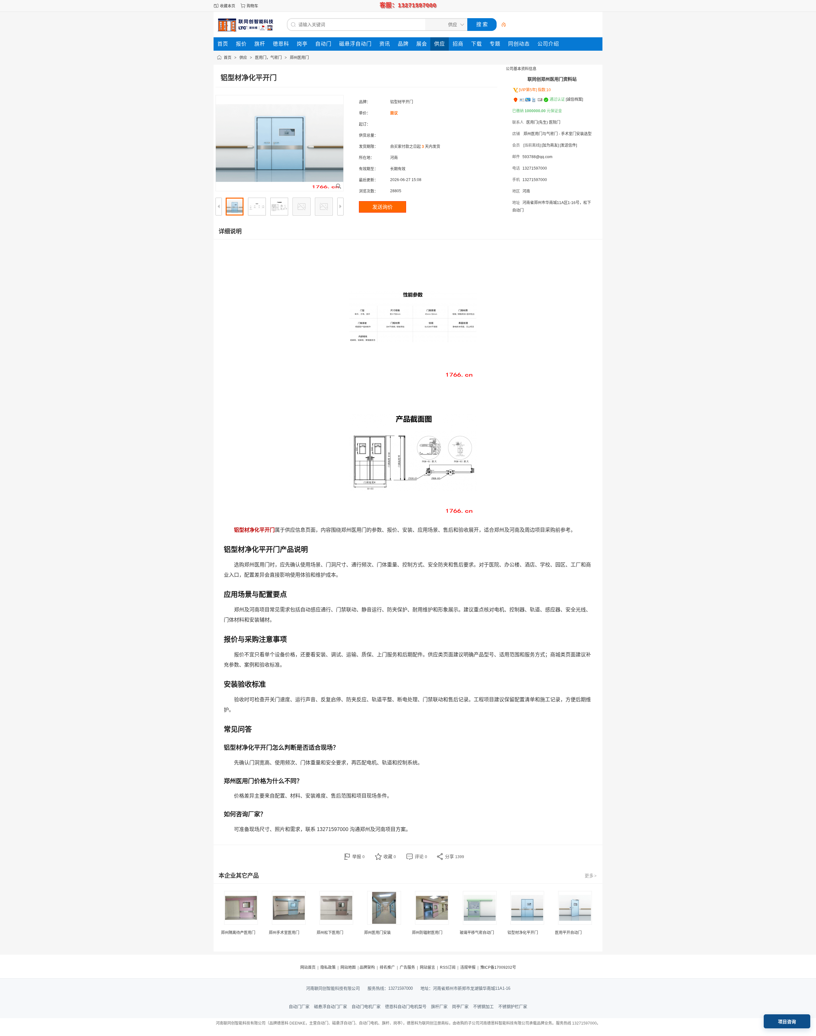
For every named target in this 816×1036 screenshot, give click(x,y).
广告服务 (407, 967)
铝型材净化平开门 (522, 932)
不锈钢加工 (483, 1006)
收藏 (389, 856)
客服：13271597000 (408, 5)
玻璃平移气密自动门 (477, 932)
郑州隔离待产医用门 (238, 932)
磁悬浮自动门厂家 (330, 1006)
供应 (243, 57)
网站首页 (308, 967)
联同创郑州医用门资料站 (552, 79)
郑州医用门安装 (377, 932)
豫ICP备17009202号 (498, 967)
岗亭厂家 (460, 1006)
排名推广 (387, 967)
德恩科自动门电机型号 (405, 1006)
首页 (227, 57)
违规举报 (468, 967)
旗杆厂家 (439, 1006)
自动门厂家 (299, 1006)
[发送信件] (568, 145)
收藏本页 (227, 6)
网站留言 (427, 967)
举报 (358, 856)
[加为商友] (550, 145)
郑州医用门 (299, 57)
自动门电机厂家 (366, 1006)
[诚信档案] (574, 99)
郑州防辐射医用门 (427, 932)
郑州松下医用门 (330, 932)
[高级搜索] (501, 24)
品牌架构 (367, 967)
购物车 (252, 6)
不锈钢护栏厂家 (512, 1006)
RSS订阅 (447, 967)
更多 (591, 875)
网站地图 (348, 967)
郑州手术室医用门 (284, 932)
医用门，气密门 (268, 57)
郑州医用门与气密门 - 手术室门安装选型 (557, 134)
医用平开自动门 (568, 932)
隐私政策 (328, 967)
